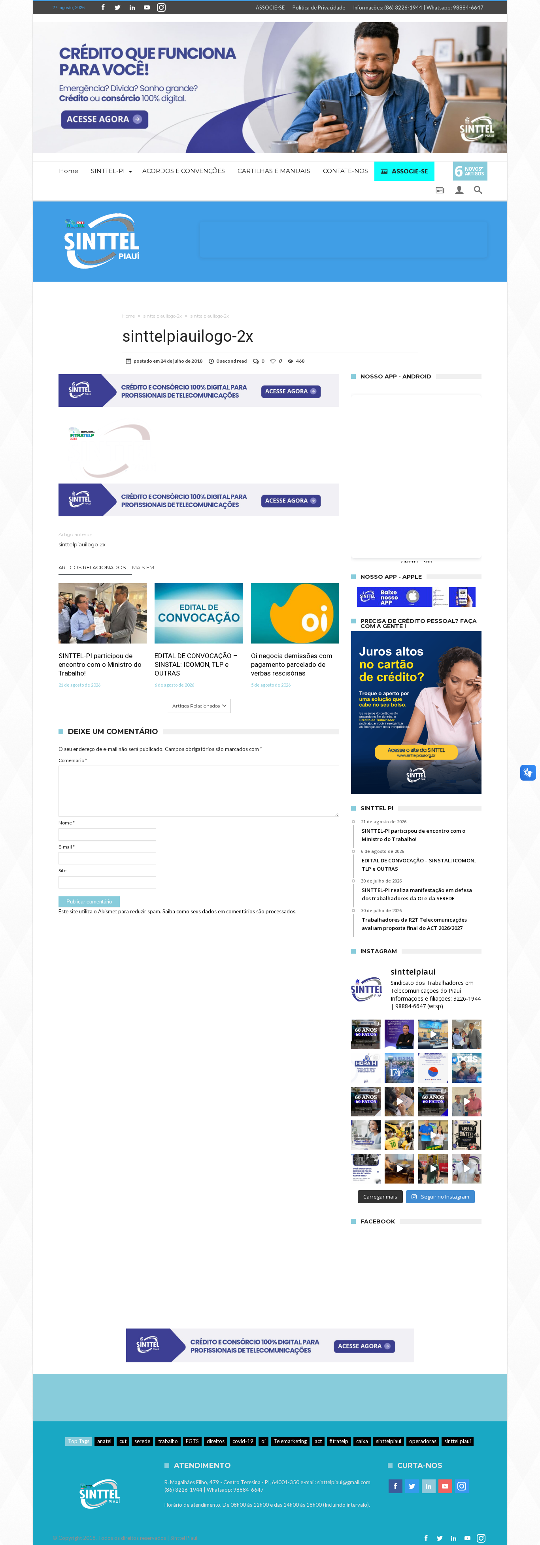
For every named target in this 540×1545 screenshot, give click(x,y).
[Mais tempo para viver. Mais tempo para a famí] (366, 1169)
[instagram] (161, 7)
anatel (104, 1441)
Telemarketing (290, 1441)
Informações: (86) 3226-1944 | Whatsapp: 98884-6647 (418, 7)
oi (263, 1441)
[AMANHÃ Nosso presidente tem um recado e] (433, 1135)
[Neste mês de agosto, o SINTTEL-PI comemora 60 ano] (433, 1034)
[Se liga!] (366, 1034)
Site (62, 870)
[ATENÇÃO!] (366, 1068)
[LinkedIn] (132, 7)
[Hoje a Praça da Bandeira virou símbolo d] (433, 1169)
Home (128, 316)
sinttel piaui (457, 1441)
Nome (67, 823)
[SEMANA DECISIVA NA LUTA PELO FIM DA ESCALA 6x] (466, 1169)
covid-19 (242, 1441)
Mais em (143, 567)
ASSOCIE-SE (270, 7)
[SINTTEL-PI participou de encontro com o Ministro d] (466, 1034)
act (318, 1441)
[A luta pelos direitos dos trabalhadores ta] (399, 1169)
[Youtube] (146, 7)
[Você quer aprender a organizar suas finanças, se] (399, 1034)
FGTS (192, 1441)
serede (142, 1441)
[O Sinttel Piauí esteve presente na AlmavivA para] (466, 1101)
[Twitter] (117, 7)
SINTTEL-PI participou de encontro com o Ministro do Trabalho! (100, 664)
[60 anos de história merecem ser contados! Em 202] (433, 1101)
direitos (216, 1441)
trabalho (168, 1441)
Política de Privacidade (319, 7)
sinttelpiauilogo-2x (162, 316)
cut (123, 1441)
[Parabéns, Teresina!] (399, 1068)
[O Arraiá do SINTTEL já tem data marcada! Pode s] (466, 1135)
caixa (362, 1441)
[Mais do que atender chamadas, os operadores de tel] (366, 1135)
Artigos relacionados (92, 567)
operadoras (422, 1441)
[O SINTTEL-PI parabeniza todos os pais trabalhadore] (466, 1068)
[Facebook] (102, 7)
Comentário (73, 760)
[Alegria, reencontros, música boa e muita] (399, 1135)
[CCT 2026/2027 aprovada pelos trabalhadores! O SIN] (433, 1068)
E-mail (67, 847)
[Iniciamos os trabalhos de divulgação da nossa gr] (399, 1101)
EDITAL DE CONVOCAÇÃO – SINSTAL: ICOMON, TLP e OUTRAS (196, 664)
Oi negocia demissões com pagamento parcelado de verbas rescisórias (291, 664)
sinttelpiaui (388, 1441)
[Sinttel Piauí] (102, 213)
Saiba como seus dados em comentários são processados (228, 911)
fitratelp (339, 1441)
